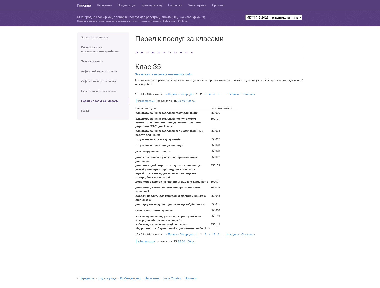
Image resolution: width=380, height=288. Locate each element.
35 (136, 52)
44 (186, 52)
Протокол (218, 5)
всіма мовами (146, 101)
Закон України (197, 5)
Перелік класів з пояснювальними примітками (100, 49)
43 (181, 52)
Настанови (175, 5)
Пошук (85, 111)
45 (192, 52)
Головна (84, 5)
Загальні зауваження (94, 37)
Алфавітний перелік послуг (98, 81)
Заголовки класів (92, 61)
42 (175, 52)
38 (153, 52)
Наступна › (234, 94)
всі (193, 101)
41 (169, 52)
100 (188, 101)
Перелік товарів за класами (99, 91)
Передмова (104, 5)
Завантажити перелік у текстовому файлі (164, 74)
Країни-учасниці (152, 5)
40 (164, 52)
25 (179, 101)
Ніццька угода (127, 5)
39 (158, 52)
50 (183, 101)
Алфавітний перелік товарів (99, 71)
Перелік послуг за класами (100, 101)
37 (147, 52)
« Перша (171, 94)
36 (142, 52)
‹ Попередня (186, 94)
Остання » (248, 94)
